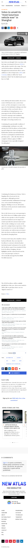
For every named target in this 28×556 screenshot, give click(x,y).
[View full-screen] (26, 34)
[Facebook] (2, 28)
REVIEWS (3, 521)
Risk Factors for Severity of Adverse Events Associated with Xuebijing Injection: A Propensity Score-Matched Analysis (14, 329)
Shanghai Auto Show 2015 (13, 363)
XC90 (21, 64)
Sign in (5, 463)
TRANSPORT (24, 5)
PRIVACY (3, 528)
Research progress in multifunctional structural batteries (14, 314)
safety (21, 72)
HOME (3, 510)
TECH (2, 5)
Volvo (7, 294)
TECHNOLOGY (19, 515)
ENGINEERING (9, 5)
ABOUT (3, 515)
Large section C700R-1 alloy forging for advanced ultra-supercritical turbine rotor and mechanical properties (14, 308)
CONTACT (4, 530)
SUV (7, 360)
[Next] (24, 424)
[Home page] (14, 2)
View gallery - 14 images (14, 58)
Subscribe (14, 497)
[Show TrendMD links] (25, 352)
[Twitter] (5, 28)
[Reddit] (11, 28)
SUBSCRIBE (4, 512)
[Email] (17, 28)
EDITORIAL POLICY (6, 517)
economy (4, 74)
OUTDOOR (17, 5)
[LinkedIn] (8, 28)
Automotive (4, 9)
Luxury (19, 357)
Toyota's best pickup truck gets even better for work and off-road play (13, 427)
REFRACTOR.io (19, 519)
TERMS (3, 526)
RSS (2, 532)
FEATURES (4, 519)
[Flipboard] (14, 28)
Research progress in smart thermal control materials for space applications (14, 344)
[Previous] (3, 424)
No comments (15, 373)
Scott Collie (5, 380)
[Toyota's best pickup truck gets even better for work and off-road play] (14, 416)
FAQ (2, 534)
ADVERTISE (4, 523)
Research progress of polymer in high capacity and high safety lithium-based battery (14, 322)
